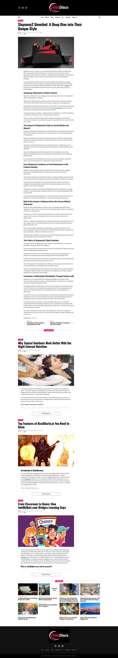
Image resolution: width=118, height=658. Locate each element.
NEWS (42, 17)
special (67, 85)
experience (28, 479)
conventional (57, 108)
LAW (62, 17)
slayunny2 (34, 318)
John (24, 33)
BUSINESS (47, 17)
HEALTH (52, 17)
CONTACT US (74, 17)
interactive (24, 557)
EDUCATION (57, 17)
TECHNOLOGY (67, 17)
